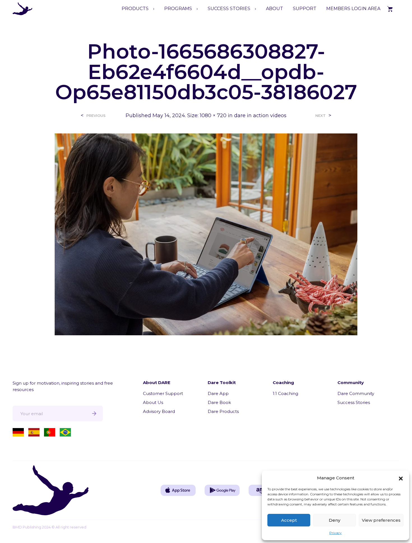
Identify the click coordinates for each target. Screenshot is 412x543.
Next (320, 115)
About (274, 8)
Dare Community (355, 393)
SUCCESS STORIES (229, 8)
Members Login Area (353, 8)
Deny (334, 520)
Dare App (218, 393)
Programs (178, 8)
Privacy (335, 533)
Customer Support (163, 393)
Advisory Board (159, 411)
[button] (401, 478)
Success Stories (353, 402)
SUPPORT (304, 8)
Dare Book (219, 402)
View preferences (381, 520)
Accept (289, 520)
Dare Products (223, 411)
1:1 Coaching (285, 393)
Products (135, 8)
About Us (153, 402)
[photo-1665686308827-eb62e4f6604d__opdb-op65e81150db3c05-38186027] (206, 234)
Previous (96, 115)
